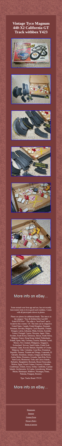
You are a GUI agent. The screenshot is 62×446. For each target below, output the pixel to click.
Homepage (31, 410)
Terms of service (31, 424)
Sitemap (31, 413)
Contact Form (31, 417)
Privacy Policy (31, 421)
